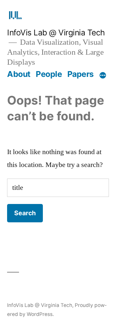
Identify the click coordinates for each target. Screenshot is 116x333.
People (49, 74)
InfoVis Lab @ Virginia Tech (56, 32)
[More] (103, 75)
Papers (80, 74)
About (19, 74)
